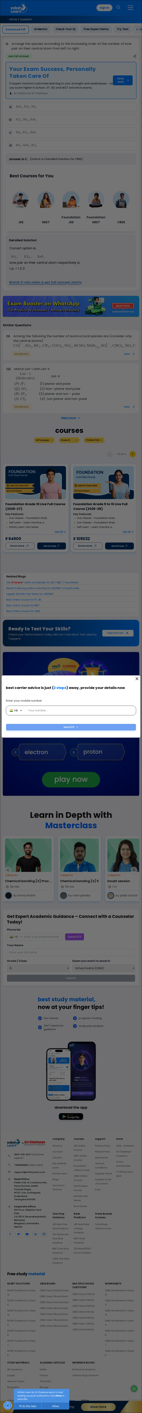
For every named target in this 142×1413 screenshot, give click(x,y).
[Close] (137, 678)
